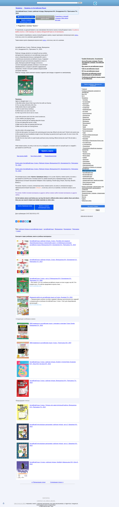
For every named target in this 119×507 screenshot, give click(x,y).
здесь (76, 35)
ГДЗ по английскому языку (90, 68)
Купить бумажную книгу (25, 206)
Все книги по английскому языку (92, 66)
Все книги (85, 195)
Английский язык (88, 172)
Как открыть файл (36, 156)
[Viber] (23, 221)
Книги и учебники (87, 191)
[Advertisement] (63, 56)
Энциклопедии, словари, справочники (93, 193)
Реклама (85, 138)
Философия (86, 155)
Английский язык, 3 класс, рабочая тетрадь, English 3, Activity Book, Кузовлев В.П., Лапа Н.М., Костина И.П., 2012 (53, 363)
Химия (85, 157)
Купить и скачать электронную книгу (44, 206)
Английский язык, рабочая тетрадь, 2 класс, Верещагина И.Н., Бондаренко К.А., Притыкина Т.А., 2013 (53, 260)
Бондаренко (67, 229)
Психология (86, 136)
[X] (30, 221)
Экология (85, 159)
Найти (84, 198)
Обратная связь (86, 200)
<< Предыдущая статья (38, 482)
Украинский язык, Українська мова (93, 180)
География (86, 105)
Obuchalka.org (20, 503)
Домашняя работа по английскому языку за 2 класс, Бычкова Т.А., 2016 (51, 297)
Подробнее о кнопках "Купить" (28, 26)
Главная (84, 89)
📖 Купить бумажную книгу (26, 16)
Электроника (87, 163)
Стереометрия (87, 144)
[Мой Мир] (21, 221)
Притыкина (75, 229)
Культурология (87, 113)
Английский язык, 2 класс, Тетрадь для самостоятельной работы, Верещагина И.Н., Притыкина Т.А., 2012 (53, 406)
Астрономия (86, 101)
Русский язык (87, 142)
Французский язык (88, 178)
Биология (86, 103)
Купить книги (47, 151)
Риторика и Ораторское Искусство (93, 140)
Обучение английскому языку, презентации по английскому (91, 74)
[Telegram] (25, 221)
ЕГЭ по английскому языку (90, 71)
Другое (84, 197)
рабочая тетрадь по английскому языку (30, 229)
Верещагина (58, 229)
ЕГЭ (83, 96)
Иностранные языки (89, 182)
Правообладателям (50, 156)
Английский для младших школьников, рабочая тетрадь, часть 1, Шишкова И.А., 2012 (54, 444)
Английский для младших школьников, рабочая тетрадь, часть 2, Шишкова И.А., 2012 (54, 425)
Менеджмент (87, 123)
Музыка (85, 125)
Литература (86, 115)
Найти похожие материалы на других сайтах (45, 17)
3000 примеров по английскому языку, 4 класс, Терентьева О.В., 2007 (50, 342)
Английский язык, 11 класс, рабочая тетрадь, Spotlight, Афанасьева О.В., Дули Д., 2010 (54, 463)
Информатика (87, 109)
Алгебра (85, 100)
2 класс (18, 231)
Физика (85, 151)
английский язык (49, 229)
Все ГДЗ (84, 94)
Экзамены (85, 98)
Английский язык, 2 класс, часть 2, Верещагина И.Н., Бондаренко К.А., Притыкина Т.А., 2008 (51, 279)
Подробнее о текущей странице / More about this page (61, 18)
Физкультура (86, 153)
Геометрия (86, 107)
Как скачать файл (22, 156)
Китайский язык (87, 184)
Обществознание (88, 129)
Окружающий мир (88, 165)
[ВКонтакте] (16, 221)
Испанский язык (87, 174)
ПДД (84, 133)
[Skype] (28, 221)
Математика (86, 119)
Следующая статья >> (57, 482)
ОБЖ (84, 127)
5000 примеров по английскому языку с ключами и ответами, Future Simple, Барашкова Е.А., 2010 (52, 324)
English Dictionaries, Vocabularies (92, 58)
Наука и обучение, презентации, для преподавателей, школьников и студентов (93, 188)
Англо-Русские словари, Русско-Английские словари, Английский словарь (93, 62)
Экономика (86, 161)
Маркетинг (86, 117)
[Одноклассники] (19, 221)
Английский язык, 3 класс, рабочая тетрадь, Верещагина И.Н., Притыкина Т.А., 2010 (53, 381)
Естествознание (88, 131)
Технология (86, 146)
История (85, 111)
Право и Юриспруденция (90, 134)
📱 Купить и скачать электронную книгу (26, 21)
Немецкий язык (87, 176)
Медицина (86, 121)
